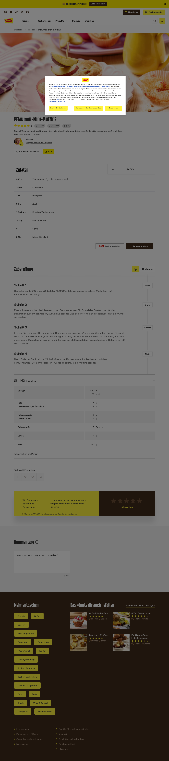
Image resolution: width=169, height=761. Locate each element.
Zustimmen (113, 108)
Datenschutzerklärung (57, 101)
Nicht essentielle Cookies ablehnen (88, 108)
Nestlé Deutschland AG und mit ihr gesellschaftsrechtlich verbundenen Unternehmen (80, 87)
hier (58, 99)
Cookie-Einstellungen (58, 108)
